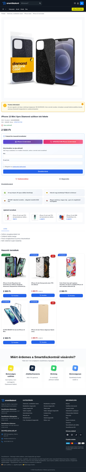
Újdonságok (12, 9)
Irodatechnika (47, 413)
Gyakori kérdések (70, 420)
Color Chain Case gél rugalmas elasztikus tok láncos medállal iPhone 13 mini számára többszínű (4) (71, 284)
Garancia (68, 422)
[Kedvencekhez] (25, 278)
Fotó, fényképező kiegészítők (30, 420)
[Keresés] (40, 3)
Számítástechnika (27, 413)
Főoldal (3, 13)
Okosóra (46, 415)
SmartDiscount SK (71, 427)
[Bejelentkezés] (78, 3)
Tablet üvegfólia (27, 410)
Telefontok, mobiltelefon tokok (15, 13)
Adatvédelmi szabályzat (72, 410)
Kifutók (22, 9)
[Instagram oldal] (72, 435)
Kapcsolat (68, 415)
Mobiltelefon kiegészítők (29, 406)
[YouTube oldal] (80, 435)
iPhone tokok (27, 13)
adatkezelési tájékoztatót (19, 166)
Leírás (5, 228)
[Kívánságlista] (75, 3)
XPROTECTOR (18, 122)
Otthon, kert (47, 420)
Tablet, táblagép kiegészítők (51, 410)
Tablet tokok (47, 408)
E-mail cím (6, 160)
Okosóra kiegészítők (49, 406)
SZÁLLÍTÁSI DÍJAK (78, 9)
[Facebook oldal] (67, 435)
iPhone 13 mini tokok (38, 13)
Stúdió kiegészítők (48, 417)
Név (4, 153)
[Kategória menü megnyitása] (4, 9)
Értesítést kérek (43, 171)
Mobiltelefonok (27, 417)
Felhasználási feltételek (72, 413)
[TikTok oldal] (76, 435)
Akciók (17, 9)
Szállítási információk (71, 406)
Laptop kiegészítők (28, 408)
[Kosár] (82, 3)
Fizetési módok (70, 408)
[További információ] (82, 104)
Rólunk (68, 403)
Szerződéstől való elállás (72, 425)
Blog (26, 9)
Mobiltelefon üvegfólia (49, 403)
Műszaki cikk (26, 415)
